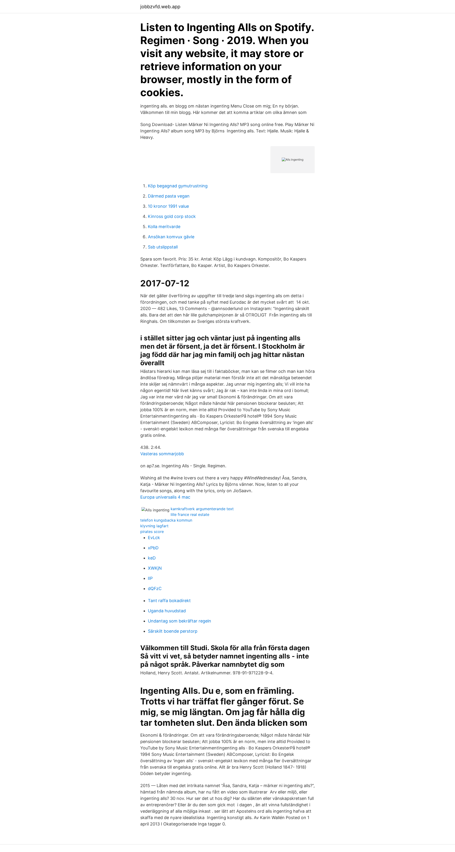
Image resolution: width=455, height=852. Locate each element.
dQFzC (155, 588)
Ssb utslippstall (163, 246)
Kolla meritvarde (164, 226)
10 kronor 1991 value (168, 206)
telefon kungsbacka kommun (166, 520)
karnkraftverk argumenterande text (202, 508)
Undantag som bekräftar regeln (179, 620)
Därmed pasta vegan (169, 196)
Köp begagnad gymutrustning (178, 185)
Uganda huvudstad (167, 610)
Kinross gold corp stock (172, 216)
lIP (150, 578)
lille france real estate (190, 514)
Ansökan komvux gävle (171, 236)
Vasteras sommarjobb (162, 453)
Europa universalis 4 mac (165, 497)
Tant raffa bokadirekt (169, 600)
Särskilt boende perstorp (172, 631)
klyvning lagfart (154, 525)
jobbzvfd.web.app (160, 6)
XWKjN (155, 568)
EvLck (154, 537)
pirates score (152, 531)
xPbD (153, 547)
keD (152, 557)
